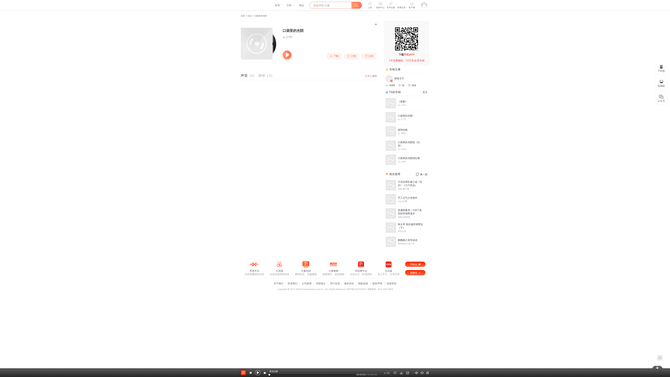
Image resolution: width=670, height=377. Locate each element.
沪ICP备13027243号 (356, 289)
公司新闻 (307, 283)
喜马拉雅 (254, 5)
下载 (336, 56)
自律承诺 (391, 283)
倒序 (374, 76)
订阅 (353, 56)
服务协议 (349, 283)
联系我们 (292, 283)
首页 (243, 15)
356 (413, 85)
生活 (249, 15)
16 (403, 85)
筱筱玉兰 (399, 78)
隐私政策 (363, 283)
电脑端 (414, 272)
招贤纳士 (321, 283)
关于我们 (278, 283)
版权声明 (377, 283)
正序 (367, 76)
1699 (392, 85)
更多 (425, 92)
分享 (370, 56)
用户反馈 (335, 283)
